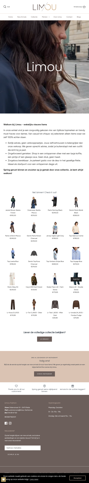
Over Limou (58, 17)
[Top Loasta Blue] (12, 253)
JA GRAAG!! (44, 339)
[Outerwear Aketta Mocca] (34, 202)
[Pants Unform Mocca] (12, 227)
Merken (45, 17)
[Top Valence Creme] (76, 227)
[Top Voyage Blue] (76, 253)
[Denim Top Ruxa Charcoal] (34, 253)
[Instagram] (10, 423)
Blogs (79, 17)
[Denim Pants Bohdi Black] (76, 202)
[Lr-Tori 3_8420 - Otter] (34, 304)
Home (10, 17)
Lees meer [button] (34, 479)
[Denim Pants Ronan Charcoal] (34, 227)
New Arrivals (21, 17)
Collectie (34, 17)
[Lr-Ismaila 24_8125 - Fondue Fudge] (76, 304)
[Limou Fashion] (44, 6)
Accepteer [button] (78, 478)
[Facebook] (6, 423)
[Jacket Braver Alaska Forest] (12, 202)
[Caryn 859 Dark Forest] (34, 279)
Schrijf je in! (13, 454)
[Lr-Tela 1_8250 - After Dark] (55, 304)
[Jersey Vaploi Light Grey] (55, 227)
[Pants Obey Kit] (12, 279)
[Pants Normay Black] (55, 202)
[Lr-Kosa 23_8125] (12, 304)
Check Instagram (44, 374)
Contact (69, 17)
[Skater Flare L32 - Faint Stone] (55, 279)
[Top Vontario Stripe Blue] (55, 253)
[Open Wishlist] (3, 479)
